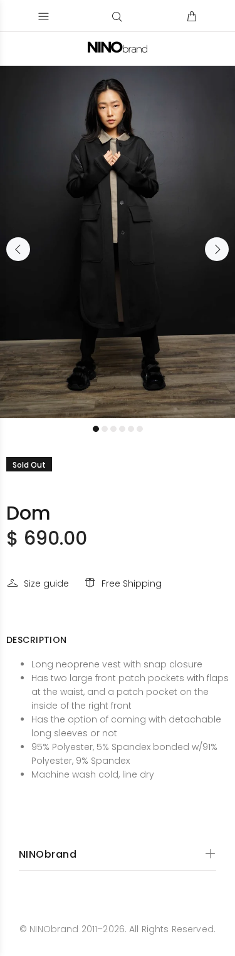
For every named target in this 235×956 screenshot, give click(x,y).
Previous (18, 249)
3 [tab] (113, 429)
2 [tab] (105, 429)
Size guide (46, 583)
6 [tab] (140, 429)
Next (217, 249)
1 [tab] (96, 429)
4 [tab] (122, 429)
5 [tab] (131, 429)
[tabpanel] (117, 242)
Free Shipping (132, 583)
